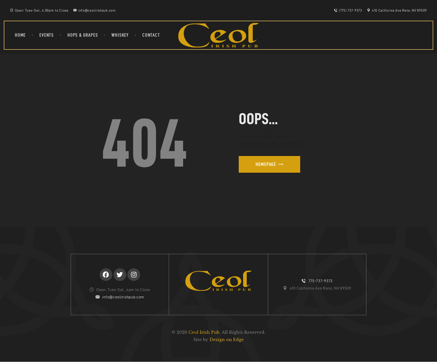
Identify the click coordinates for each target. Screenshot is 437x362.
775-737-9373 (321, 281)
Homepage (266, 164)
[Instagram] (133, 274)
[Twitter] (120, 274)
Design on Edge (226, 339)
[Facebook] (106, 274)
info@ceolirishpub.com (123, 297)
